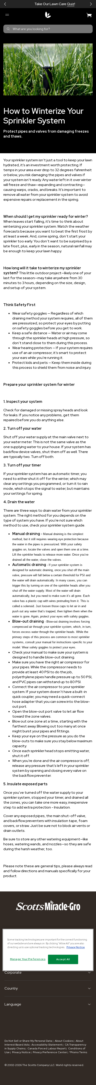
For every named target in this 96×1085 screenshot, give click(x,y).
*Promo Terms (78, 1052)
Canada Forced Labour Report (46, 1048)
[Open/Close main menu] (6, 14)
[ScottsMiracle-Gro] (48, 15)
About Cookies (64, 1041)
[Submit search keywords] (8, 29)
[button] (5, 4)
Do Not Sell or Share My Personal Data (28, 1041)
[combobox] (48, 29)
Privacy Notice (21, 1052)
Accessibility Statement (46, 1044)
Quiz (64, 4)
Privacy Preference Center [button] (50, 1052)
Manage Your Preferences (28, 959)
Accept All (63, 959)
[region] (48, 950)
